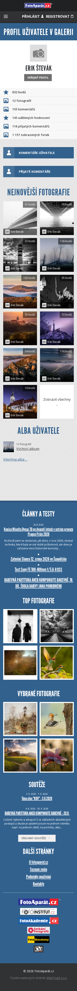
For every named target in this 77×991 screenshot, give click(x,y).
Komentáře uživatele (37, 153)
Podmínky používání (38, 877)
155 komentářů (23, 109)
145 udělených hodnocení (31, 118)
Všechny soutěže (34, 838)
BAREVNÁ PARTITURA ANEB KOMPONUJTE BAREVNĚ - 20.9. (37, 813)
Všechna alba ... (15, 459)
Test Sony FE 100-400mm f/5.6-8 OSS (38, 569)
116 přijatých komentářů (30, 126)
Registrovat (58, 16)
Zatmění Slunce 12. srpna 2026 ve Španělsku (39, 559)
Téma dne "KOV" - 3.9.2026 (37, 798)
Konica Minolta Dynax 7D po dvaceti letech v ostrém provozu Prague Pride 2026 (38, 532)
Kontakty (38, 884)
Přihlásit (31, 16)
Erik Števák (17, 232)
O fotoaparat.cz (38, 862)
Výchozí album (27, 448)
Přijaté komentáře (34, 172)
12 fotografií (21, 101)
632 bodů (19, 92)
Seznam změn (38, 869)
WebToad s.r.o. (56, 978)
